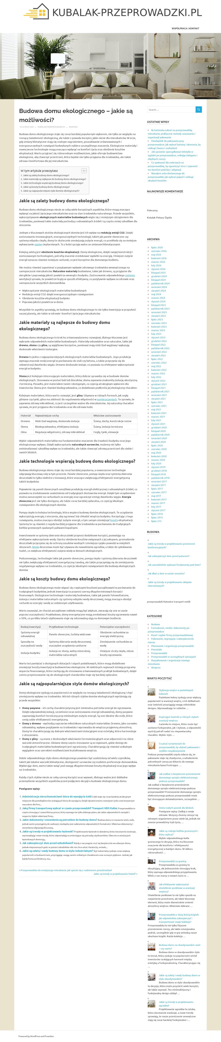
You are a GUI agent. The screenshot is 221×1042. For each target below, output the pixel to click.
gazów (38, 244)
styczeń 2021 (158, 423)
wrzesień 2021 (159, 394)
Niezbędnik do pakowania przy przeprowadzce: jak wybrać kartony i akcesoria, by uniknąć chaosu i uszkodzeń (174, 144)
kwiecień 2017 (159, 499)
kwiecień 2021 (159, 412)
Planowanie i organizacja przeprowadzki (172, 645)
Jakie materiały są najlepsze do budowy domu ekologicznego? (54, 178)
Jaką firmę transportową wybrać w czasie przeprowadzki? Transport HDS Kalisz (69, 808)
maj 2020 (156, 452)
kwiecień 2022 (159, 369)
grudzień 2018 (159, 470)
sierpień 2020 (158, 441)
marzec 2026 (158, 261)
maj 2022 (156, 366)
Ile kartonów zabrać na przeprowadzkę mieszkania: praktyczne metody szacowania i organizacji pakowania (171, 133)
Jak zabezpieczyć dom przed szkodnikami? (47, 843)
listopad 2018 (158, 474)
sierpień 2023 (158, 315)
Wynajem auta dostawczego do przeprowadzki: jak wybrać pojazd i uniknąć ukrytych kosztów (170, 177)
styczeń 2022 (158, 380)
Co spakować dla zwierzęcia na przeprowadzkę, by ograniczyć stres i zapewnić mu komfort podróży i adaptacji (173, 166)
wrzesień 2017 (159, 481)
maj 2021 (156, 409)
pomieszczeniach (107, 399)
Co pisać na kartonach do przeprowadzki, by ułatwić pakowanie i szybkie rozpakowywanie (179, 747)
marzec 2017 (158, 502)
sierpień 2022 (158, 355)
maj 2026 (156, 254)
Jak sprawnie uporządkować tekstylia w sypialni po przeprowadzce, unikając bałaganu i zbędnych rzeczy (172, 155)
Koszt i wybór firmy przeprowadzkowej (172, 634)
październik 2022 (160, 348)
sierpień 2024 (158, 290)
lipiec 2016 (157, 513)
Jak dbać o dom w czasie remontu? (166, 573)
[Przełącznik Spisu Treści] (82, 170)
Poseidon (49, 1036)
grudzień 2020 (159, 427)
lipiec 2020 (157, 445)
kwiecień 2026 (159, 258)
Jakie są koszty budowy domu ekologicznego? (46, 186)
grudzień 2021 (159, 384)
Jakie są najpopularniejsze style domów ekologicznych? (51, 190)
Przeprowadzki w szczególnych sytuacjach (173, 656)
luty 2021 (156, 420)
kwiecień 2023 (159, 326)
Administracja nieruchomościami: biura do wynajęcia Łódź (57, 796)
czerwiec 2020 (159, 448)
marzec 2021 (158, 416)
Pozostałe (156, 649)
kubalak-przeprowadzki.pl (51, 126)
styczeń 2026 (158, 268)
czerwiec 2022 (159, 362)
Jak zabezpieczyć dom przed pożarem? (168, 555)
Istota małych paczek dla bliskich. (176, 807)
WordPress (35, 1036)
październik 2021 (160, 391)
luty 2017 (156, 506)
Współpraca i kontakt (185, 28)
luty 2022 (156, 376)
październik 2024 (160, 283)
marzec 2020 (158, 459)
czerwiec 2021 (159, 405)
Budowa (73, 126)
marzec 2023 (158, 330)
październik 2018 (160, 477)
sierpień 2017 (158, 484)
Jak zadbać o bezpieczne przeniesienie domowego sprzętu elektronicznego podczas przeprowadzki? (179, 777)
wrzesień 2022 (159, 351)
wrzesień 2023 (159, 312)
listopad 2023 (158, 304)
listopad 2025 (158, 272)
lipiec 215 (156, 520)
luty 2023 (156, 333)
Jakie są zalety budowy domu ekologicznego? (46, 175)
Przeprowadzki (159, 652)
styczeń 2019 (158, 466)
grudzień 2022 (159, 340)
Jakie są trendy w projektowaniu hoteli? (115, 873)
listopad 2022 (158, 344)
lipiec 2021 (157, 402)
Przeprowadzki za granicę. (173, 861)
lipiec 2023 (157, 319)
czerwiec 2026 (159, 250)
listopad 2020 (158, 430)
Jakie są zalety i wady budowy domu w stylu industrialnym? (57, 850)
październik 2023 (160, 308)
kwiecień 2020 (159, 456)
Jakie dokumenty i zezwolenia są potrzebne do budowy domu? (59, 819)
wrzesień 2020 (159, 438)
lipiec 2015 (157, 517)
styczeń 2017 (158, 510)
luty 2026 (156, 265)
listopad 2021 (158, 387)
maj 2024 (156, 294)
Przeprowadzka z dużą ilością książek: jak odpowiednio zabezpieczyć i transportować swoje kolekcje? (179, 918)
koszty (114, 520)
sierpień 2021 (158, 398)
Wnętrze (156, 667)
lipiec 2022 (157, 358)
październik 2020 (160, 434)
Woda (35, 546)
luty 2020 (156, 463)
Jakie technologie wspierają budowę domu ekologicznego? (53, 182)
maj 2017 (156, 495)
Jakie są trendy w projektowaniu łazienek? (48, 831)
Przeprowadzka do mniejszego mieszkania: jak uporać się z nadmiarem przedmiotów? (66, 870)
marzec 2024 (158, 297)
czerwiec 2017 (159, 492)
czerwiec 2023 (159, 322)
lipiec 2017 (157, 488)
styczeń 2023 (158, 337)
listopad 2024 (158, 279)
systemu (130, 275)
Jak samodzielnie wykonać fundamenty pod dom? (174, 564)
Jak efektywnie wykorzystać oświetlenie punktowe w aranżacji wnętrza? (177, 888)
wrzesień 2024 (159, 286)
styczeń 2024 (158, 301)
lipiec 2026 (157, 247)
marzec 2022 (158, 373)
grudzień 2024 (159, 276)
